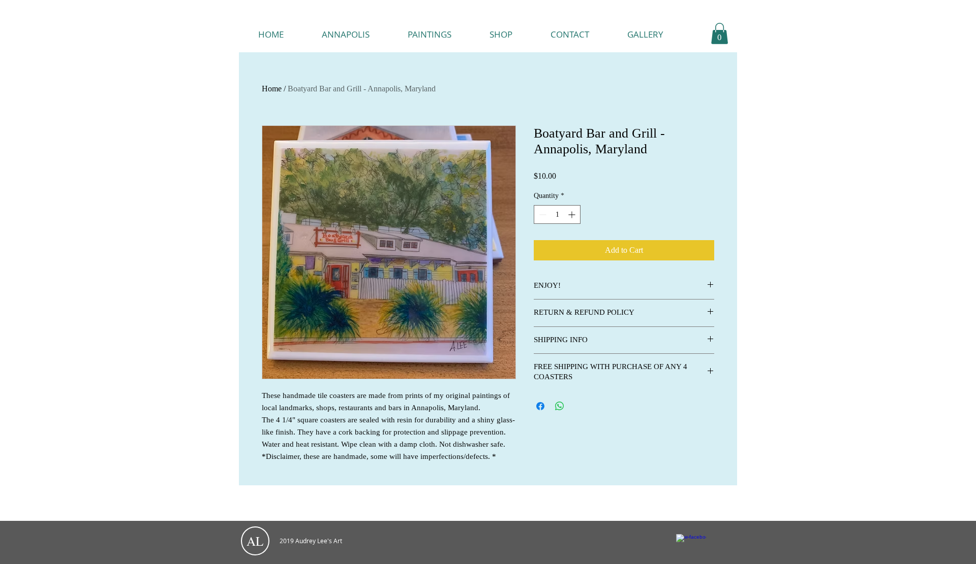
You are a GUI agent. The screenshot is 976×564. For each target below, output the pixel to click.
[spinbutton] (557, 214)
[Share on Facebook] (540, 406)
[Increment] (572, 214)
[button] (719, 33)
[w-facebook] (691, 549)
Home (272, 88)
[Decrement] (541, 214)
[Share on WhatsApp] (560, 406)
